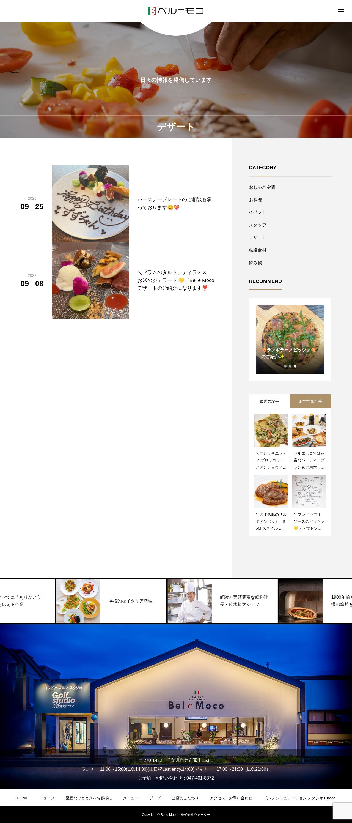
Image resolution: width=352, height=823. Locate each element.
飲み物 (255, 262)
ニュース (47, 798)
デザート (257, 237)
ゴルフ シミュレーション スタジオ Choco (299, 798)
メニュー (130, 798)
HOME (22, 798)
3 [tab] (295, 366)
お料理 (255, 200)
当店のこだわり (185, 798)
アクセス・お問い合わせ (231, 798)
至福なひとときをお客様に (89, 798)
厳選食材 (257, 250)
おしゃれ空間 (262, 187)
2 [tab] (290, 366)
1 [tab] (285, 366)
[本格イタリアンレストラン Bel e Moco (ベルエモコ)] (176, 11)
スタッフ (257, 225)
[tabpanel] (290, 339)
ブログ (155, 798)
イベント (257, 212)
